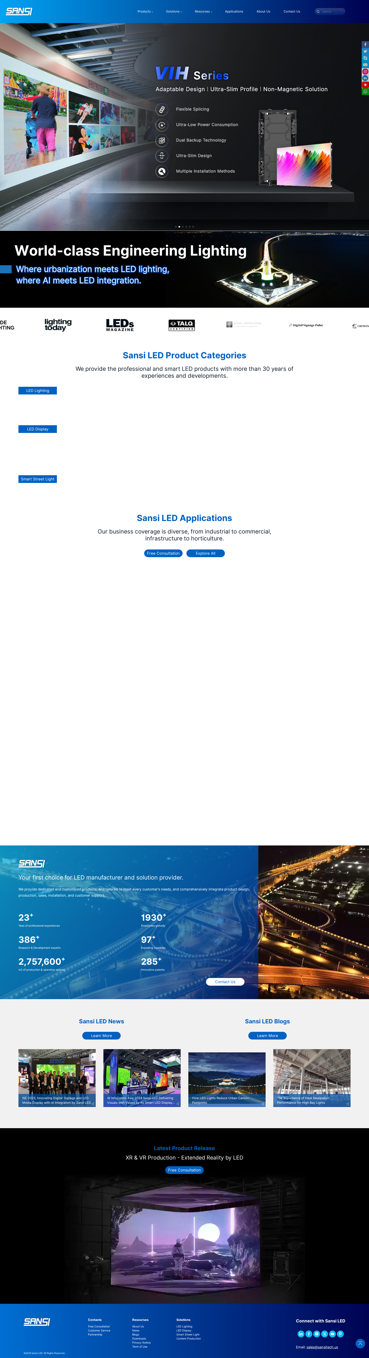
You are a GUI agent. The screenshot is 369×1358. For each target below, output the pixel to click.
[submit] (318, 11)
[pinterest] (340, 1333)
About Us (138, 1326)
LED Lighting (184, 1326)
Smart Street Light (187, 1334)
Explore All (205, 553)
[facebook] (308, 1333)
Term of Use (139, 1346)
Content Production (188, 1338)
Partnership (95, 1334)
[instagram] (316, 1333)
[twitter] (324, 1333)
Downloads (139, 1338)
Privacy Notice (141, 1342)
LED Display (183, 1330)
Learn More (101, 1035)
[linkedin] (301, 1333)
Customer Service (99, 1330)
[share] (93, 1104)
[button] (176, 227)
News (135, 1330)
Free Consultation (163, 553)
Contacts (95, 1320)
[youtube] (332, 1333)
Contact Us (225, 982)
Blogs (135, 1334)
